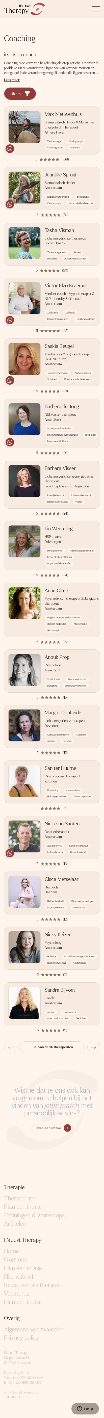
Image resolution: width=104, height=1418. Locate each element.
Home (11, 1251)
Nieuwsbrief (19, 1277)
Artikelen (15, 1224)
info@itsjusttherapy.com (21, 1392)
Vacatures (16, 1294)
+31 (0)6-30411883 (17, 1397)
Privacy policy (21, 1338)
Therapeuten (20, 1198)
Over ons (15, 1259)
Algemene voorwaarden (33, 1329)
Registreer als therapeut (34, 1285)
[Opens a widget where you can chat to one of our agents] (85, 1409)
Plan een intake (49, 1128)
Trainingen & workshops (34, 1215)
